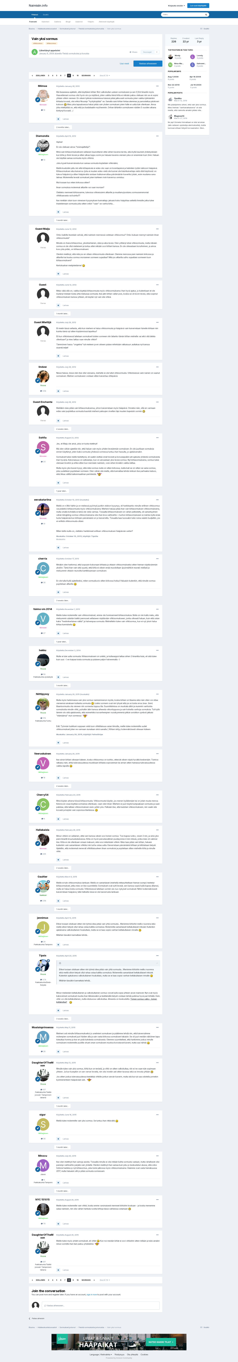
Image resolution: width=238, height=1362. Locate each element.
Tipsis (42, 955)
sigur (42, 1114)
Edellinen (40, 75)
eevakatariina (42, 499)
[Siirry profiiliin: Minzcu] (43, 1165)
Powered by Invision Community (119, 1358)
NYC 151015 (42, 1199)
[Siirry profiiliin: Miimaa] (43, 96)
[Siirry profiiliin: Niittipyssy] (43, 704)
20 (44, 1051)
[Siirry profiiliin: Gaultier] (43, 886)
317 (44, 1089)
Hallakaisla (42, 829)
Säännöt (79, 22)
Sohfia (43, 437)
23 (44, 462)
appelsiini (55, 50)
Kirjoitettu (68, 86)
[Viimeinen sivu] (94, 75)
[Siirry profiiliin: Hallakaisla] (43, 839)
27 (44, 633)
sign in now (92, 1294)
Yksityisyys (119, 1354)
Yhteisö (34, 14)
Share (134, 52)
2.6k (44, 901)
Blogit (68, 22)
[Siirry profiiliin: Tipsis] (43, 965)
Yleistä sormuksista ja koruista (75, 53)
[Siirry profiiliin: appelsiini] (35, 52)
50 (44, 674)
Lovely (200, 55)
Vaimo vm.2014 (42, 609)
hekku (42, 650)
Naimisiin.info (38, 5)
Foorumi (33, 22)
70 (44, 1223)
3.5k (44, 391)
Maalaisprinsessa (42, 1027)
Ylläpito (91, 22)
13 (44, 160)
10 (78, 75)
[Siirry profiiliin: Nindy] (170, 57)
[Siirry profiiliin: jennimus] (43, 927)
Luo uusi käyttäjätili (198, 5)
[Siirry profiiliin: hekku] (43, 660)
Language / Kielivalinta (100, 1354)
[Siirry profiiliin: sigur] (43, 1124)
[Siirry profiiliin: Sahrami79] (192, 64)
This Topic (195, 14)
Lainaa (66, 119)
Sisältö (46, 14)
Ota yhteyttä (132, 1354)
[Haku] (206, 14)
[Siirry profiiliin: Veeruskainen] (43, 763)
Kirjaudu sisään (176, 6)
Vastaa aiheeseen (148, 63)
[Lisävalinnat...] (157, 86)
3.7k (44, 979)
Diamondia (42, 135)
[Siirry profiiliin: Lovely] (192, 57)
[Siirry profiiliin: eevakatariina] (43, 509)
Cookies (144, 1354)
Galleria (57, 22)
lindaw (43, 366)
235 (44, 854)
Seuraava (86, 75)
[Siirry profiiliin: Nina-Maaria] (170, 64)
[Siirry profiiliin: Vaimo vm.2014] (43, 619)
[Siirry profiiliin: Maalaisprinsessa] (43, 1037)
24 (44, 942)
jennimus (42, 917)
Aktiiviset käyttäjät (106, 22)
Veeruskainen (42, 753)
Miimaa (42, 86)
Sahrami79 (202, 63)
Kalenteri (45, 22)
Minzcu (42, 1155)
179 (44, 718)
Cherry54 (42, 794)
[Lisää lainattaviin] (58, 119)
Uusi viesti (124, 63)
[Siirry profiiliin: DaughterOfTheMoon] (43, 1075)
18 (44, 778)
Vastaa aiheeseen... (55, 1305)
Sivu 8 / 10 (104, 75)
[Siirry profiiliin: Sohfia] (43, 447)
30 (44, 1139)
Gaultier (43, 876)
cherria (42, 558)
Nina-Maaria (180, 63)
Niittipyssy (42, 694)
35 (44, 582)
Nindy (177, 55)
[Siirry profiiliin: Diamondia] (43, 145)
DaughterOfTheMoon (42, 1064)
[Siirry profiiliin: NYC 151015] (43, 1209)
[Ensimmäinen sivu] (32, 75)
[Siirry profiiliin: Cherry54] (43, 804)
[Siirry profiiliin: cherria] (43, 568)
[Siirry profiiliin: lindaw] (43, 376)
